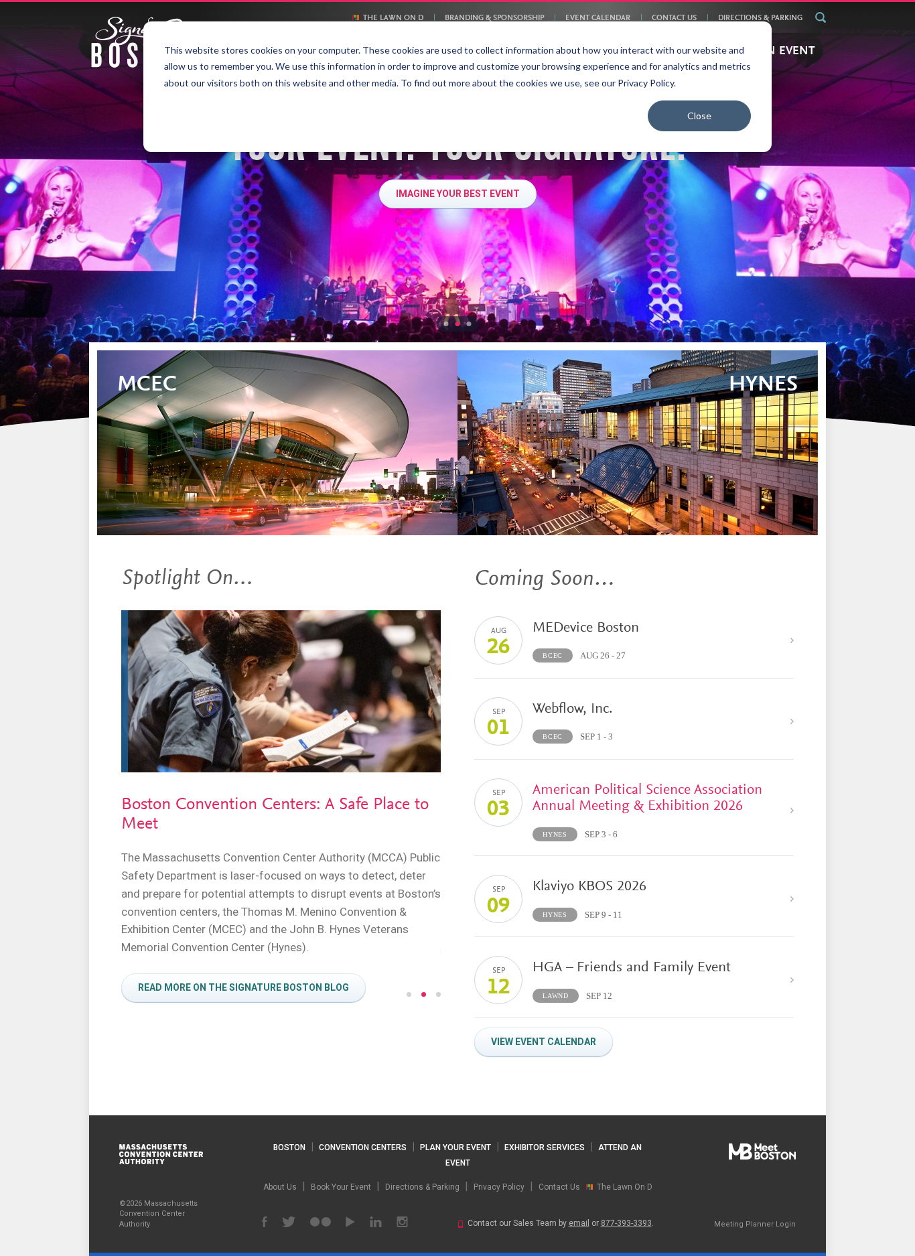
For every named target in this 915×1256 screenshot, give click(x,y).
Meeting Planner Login (755, 1224)
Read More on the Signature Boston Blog (243, 987)
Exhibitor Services (544, 1147)
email (579, 1223)
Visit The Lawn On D (457, 193)
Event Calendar (597, 18)
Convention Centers (363, 1147)
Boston (289, 1147)
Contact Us (674, 18)
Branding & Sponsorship (494, 18)
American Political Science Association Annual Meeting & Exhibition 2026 (647, 798)
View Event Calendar (543, 1041)
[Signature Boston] (142, 42)
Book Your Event (341, 1187)
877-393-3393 (626, 1223)
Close (699, 115)
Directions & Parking (760, 18)
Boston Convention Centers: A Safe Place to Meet (275, 814)
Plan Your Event (455, 1147)
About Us (280, 1187)
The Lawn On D (393, 18)
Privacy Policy (499, 1187)
